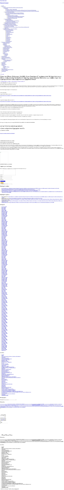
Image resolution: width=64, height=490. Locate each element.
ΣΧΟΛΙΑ (54, 406)
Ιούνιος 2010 (4, 313)
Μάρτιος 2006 (4, 328)
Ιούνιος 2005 (4, 330)
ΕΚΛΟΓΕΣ (17, 405)
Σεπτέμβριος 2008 (4, 319)
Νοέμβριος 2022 (4, 243)
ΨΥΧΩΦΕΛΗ (23, 407)
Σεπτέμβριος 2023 (4, 235)
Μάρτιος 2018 (4, 283)
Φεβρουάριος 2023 (4, 240)
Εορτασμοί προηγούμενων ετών (7, 372)
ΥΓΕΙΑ (13, 407)
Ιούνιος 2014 (4, 299)
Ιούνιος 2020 (4, 266)
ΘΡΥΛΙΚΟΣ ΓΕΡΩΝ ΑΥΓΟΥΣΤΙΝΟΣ (57, 405)
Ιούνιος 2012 (4, 306)
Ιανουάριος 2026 (4, 212)
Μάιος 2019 (3, 276)
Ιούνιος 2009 (4, 317)
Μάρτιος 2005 (4, 331)
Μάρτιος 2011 (4, 311)
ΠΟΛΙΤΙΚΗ (42, 406)
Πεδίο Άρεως (4, 385)
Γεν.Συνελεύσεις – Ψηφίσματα (7, 362)
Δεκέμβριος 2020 (4, 261)
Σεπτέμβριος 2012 (4, 305)
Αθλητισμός (3, 357)
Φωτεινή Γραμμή (4, 2)
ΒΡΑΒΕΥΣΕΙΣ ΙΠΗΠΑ (41, 404)
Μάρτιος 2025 (4, 220)
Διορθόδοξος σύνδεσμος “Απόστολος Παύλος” (9, 367)
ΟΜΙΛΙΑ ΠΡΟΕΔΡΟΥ (24, 406)
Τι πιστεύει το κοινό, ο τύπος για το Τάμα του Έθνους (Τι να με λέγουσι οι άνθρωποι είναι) (16, 392)
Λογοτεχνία (4, 380)
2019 (0, 404)
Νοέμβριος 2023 (4, 233)
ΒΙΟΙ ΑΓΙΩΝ (32, 404)
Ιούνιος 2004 (4, 334)
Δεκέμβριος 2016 (4, 289)
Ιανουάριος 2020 (4, 270)
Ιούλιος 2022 (4, 246)
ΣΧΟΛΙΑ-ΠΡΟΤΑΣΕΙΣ (58, 406)
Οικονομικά (4, 384)
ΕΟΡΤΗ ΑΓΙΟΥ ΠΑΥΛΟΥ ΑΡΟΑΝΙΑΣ (24, 405)
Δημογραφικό (4, 365)
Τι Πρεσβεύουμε (4, 392)
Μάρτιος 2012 (4, 307)
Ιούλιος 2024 (4, 227)
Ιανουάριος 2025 (4, 222)
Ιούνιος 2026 (4, 208)
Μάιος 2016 (3, 291)
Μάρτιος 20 (3, 350)
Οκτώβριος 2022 (4, 244)
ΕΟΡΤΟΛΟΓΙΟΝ (36, 405)
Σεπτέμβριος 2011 (4, 309)
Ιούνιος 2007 (4, 323)
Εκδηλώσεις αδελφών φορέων (6, 369)
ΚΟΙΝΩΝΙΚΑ (10, 406)
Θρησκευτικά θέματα (5, 375)
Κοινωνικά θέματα (5, 379)
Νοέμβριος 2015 (4, 293)
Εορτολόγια (4, 373)
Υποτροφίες (4, 394)
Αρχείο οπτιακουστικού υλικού (7, 358)
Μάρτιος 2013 (4, 304)
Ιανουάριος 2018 (4, 284)
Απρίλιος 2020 (4, 268)
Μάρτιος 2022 (4, 249)
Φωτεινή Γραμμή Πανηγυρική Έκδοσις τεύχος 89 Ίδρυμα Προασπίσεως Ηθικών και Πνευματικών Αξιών (18, 189)
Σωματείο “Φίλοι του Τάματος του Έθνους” (9, 389)
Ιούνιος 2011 (4, 310)
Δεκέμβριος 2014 (4, 297)
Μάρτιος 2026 (4, 210)
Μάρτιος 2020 (4, 269)
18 (1, 419)
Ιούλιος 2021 (4, 256)
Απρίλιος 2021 (4, 258)
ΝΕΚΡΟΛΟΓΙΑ (16, 406)
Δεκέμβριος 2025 (4, 213)
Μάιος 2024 (3, 228)
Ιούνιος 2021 (4, 257)
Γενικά (3, 362)
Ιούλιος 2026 (4, 207)
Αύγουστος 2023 (4, 235)
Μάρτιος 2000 (4, 348)
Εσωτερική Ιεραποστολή (6, 375)
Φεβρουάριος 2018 (4, 283)
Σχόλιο (1, 174)
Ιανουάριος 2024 (4, 231)
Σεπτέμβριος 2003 (4, 336)
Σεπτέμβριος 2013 (4, 302)
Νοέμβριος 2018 (4, 279)
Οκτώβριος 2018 (4, 280)
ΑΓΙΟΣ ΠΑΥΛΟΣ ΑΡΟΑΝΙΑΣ (11, 404)
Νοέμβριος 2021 (4, 253)
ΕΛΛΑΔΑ (19, 405)
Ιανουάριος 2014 (4, 300)
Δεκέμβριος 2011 (4, 309)
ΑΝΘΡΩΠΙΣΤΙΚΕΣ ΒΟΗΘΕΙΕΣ (20, 404)
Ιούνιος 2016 (4, 290)
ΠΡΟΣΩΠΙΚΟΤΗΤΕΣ (46, 406)
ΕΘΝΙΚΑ (4, 405)
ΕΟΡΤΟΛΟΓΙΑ (30, 405)
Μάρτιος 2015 (4, 296)
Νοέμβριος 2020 (4, 262)
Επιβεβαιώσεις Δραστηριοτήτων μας (8, 374)
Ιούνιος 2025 (4, 218)
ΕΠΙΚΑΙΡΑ (42, 405)
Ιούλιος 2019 (4, 275)
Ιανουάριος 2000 (4, 349)
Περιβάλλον (4, 386)
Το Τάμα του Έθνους (21, 81)
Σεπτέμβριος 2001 (4, 343)
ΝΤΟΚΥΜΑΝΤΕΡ (20, 406)
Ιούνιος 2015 (4, 295)
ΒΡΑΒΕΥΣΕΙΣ (36, 404)
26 (2, 420)
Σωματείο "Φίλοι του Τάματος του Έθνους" (9, 390)
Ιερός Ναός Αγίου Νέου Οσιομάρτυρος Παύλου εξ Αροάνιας (11, 377)
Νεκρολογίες (4, 383)
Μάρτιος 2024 (4, 230)
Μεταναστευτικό (4, 382)
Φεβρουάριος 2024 (4, 231)
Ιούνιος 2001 (4, 343)
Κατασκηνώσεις (4, 379)
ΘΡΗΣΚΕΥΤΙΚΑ (51, 405)
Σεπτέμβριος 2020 (4, 264)
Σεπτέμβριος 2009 (4, 316)
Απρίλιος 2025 (4, 219)
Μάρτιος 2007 (4, 324)
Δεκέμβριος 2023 (4, 232)
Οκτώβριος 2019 (4, 273)
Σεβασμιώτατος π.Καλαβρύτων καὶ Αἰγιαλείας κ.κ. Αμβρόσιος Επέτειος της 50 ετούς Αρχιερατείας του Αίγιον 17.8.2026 (21, 189)
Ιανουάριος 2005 (4, 332)
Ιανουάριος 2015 (4, 296)
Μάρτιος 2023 (4, 240)
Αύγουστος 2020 (4, 265)
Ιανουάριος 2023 (4, 241)
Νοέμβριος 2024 (4, 223)
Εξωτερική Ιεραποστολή (5, 371)
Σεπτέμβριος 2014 (4, 298)
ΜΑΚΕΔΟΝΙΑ (12, 406)
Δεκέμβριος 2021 (4, 252)
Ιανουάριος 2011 (4, 312)
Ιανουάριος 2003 (4, 339)
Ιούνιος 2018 (4, 282)
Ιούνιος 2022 (4, 247)
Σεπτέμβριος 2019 (4, 274)
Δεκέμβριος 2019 (4, 271)
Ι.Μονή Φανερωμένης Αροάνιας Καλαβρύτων (9, 376)
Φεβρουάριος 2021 (4, 260)
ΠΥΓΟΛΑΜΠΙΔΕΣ (51, 406)
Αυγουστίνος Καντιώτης (5, 359)
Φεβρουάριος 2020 (4, 270)
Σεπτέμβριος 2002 (4, 339)
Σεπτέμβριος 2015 (4, 294)
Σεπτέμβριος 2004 (4, 333)
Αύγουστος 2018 (4, 281)
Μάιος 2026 (3, 209)
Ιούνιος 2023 (4, 237)
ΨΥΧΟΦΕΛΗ (20, 407)
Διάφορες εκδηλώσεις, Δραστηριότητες (8, 366)
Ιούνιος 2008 (4, 320)
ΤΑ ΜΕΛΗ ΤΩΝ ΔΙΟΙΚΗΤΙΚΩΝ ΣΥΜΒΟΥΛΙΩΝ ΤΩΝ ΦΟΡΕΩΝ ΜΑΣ (12, 391)
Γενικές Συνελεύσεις (5, 363)
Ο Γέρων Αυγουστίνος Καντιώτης (7, 476)
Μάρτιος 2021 (4, 259)
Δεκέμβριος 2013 (4, 301)
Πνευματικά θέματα (5, 388)
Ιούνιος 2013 (4, 303)
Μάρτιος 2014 (4, 300)
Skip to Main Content (3, 0)
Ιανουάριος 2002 (4, 342)
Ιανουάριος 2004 (4, 335)
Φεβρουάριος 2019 (4, 277)
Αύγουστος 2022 (4, 245)
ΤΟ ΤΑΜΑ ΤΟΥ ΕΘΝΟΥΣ (9, 407)
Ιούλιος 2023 (4, 236)
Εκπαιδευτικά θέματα (5, 370)
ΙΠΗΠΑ (5, 406)
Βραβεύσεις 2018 (4, 360)
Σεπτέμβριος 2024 (4, 225)
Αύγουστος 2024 (4, 226)
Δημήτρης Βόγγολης (5, 202)
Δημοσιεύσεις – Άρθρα (5, 366)
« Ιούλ (1, 422)
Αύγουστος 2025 (4, 216)
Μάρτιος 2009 (4, 317)
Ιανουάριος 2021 (4, 261)
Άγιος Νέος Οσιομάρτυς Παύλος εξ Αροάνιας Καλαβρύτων (11, 356)
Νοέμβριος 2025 (4, 214)
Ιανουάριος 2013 (4, 304)
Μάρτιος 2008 (4, 321)
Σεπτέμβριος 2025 (4, 215)
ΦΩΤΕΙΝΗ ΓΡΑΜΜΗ (5, 395)
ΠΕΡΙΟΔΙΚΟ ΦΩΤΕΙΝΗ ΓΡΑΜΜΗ (38, 406)
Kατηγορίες (2, 399)
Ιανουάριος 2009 (4, 318)
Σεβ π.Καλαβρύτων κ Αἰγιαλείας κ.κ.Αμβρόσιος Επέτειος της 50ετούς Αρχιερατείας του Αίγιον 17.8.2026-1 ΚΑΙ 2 (20, 190)
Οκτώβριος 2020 (4, 263)
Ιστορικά (3, 378)
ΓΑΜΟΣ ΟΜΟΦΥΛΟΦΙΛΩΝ (47, 404)
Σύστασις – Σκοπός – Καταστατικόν (7, 388)
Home (2, 355)
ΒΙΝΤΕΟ (30, 404)
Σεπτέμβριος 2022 (4, 244)
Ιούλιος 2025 (4, 217)
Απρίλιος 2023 (4, 239)
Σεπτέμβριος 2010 (4, 313)
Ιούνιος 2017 (4, 287)
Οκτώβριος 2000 (4, 347)
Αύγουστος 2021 (4, 255)
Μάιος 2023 (3, 238)
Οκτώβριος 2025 (4, 214)
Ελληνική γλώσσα (4, 463)
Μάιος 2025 (3, 218)
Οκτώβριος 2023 (4, 234)
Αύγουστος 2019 (4, 274)
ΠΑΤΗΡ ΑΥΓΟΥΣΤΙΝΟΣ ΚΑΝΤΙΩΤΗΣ (30, 406)
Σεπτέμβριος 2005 (4, 330)
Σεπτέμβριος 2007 (4, 322)
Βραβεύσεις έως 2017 (5, 361)
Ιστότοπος (1, 179)
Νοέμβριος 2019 (4, 272)
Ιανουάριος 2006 (4, 329)
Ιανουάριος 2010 (4, 315)
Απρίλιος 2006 (4, 327)
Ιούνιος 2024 (4, 227)
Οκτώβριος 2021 (4, 253)
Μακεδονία (3, 381)
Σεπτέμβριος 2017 (4, 286)
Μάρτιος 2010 (4, 314)
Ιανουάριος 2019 (4, 278)
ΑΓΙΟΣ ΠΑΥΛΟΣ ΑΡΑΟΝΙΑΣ (4, 404)
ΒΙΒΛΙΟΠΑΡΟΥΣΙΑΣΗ (27, 404)
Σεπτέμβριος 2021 (4, 254)
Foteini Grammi (4, 81)
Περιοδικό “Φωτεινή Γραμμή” (6, 387)
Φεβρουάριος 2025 (4, 221)
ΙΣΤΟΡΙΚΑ (7, 406)
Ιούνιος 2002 (4, 340)
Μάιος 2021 (3, 257)
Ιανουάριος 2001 (4, 345)
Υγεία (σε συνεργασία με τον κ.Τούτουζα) (8, 393)
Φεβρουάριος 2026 (4, 211)
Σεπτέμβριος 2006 (4, 326)
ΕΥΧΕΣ (48, 405)
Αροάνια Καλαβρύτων (5, 358)
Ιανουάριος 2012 (4, 308)
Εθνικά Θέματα (14, 81)
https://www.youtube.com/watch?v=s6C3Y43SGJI (7, 133)
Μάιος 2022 (3, 248)
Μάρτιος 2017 (4, 288)
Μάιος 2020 (3, 267)
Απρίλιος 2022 (4, 248)
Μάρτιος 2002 (4, 341)
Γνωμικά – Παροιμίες (5, 364)
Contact (3, 354)
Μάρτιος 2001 (4, 344)
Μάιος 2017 (3, 287)
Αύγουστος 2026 (4, 206)
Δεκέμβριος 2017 (4, 285)
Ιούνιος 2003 (4, 337)
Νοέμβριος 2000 (4, 346)
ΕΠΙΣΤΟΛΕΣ (45, 405)
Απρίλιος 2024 (4, 229)
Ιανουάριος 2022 (4, 251)
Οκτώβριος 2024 (4, 224)
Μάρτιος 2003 (4, 338)
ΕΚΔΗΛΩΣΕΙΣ (13, 405)
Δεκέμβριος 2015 (4, 292)
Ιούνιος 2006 (4, 326)
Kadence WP (17, 488)
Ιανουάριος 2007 (4, 325)
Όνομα (1, 176)
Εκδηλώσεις (3, 368)
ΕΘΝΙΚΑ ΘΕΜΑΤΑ (8, 405)
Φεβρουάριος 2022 (4, 250)
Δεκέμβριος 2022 (4, 242)
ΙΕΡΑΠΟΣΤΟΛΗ (2, 406)
